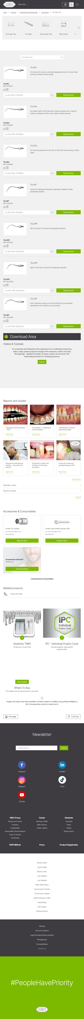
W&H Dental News (41, 885)
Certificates (15, 838)
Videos (68, 828)
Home (5, 12)
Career (42, 818)
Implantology (42, 902)
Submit (63, 748)
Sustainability (15, 828)
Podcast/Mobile (41, 944)
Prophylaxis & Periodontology (29, 12)
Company (15, 825)
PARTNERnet (15, 845)
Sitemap (42, 926)
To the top (75, 716)
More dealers (22, 682)
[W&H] (9, 4)
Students (69, 818)
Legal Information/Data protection (42, 935)
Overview (69, 821)
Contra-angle (42, 867)
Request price (68, 95)
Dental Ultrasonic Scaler (42, 898)
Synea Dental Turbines (42, 889)
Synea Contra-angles (42, 893)
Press (42, 845)
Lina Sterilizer (42, 880)
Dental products (42, 911)
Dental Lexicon (69, 831)
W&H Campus (42, 825)
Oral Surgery (42, 907)
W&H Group (15, 818)
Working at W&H (42, 821)
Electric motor (42, 871)
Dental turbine (42, 863)
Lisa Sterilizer (42, 876)
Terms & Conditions (42, 931)
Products (13, 12)
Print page (12, 716)
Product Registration (69, 845)
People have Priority (15, 821)
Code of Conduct (15, 835)
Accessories (45, 12)
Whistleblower (42, 940)
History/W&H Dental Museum (15, 831)
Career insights (42, 828)
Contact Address (22, 569)
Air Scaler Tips (56, 12)
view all (78, 497)
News (69, 825)
